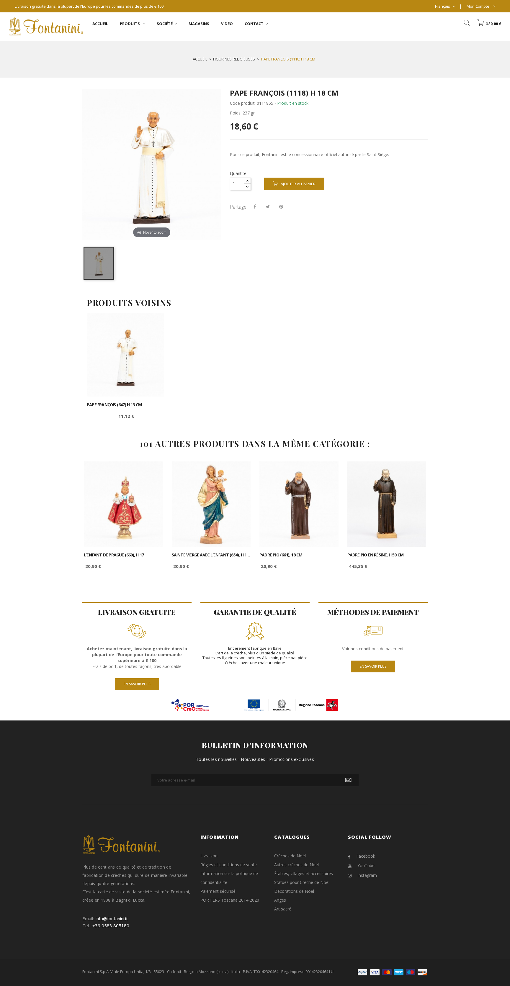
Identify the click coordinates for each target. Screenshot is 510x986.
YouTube (366, 865)
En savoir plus (137, 684)
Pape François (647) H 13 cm (114, 404)
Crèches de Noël (290, 856)
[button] (489, 23)
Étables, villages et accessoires (303, 873)
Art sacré (282, 909)
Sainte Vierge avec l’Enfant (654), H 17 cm (211, 555)
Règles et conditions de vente (228, 864)
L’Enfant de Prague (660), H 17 (114, 555)
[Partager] (255, 206)
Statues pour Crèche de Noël (301, 882)
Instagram (367, 875)
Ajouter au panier (298, 183)
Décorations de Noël (294, 891)
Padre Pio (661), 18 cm (280, 555)
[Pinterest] (281, 206)
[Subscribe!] (348, 780)
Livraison (209, 856)
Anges (280, 900)
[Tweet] (268, 206)
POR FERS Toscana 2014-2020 (229, 900)
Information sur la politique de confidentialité (229, 878)
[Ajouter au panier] (153, 323)
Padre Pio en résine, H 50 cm (375, 555)
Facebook (365, 856)
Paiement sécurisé (218, 891)
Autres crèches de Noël (296, 864)
